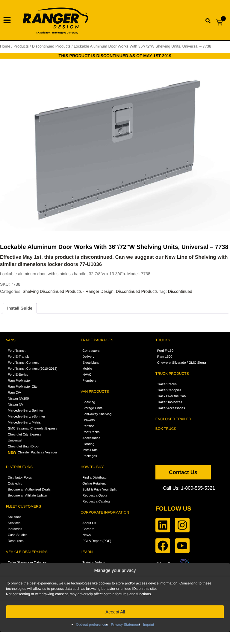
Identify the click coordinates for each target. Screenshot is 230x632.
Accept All (115, 611)
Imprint (148, 624)
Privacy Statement (125, 624)
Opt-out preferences (92, 624)
